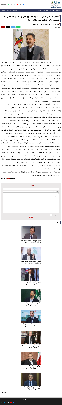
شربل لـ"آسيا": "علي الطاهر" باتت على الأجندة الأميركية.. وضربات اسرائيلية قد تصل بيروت (31, 262)
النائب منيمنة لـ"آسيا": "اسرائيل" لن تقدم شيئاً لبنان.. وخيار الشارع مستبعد (31, 241)
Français (9, 10)
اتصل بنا (39, 10)
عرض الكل (6, 392)
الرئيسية (58, 10)
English (3, 10)
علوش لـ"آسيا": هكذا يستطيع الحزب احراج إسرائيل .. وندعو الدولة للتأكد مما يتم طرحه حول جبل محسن (31, 367)
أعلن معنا (45, 10)
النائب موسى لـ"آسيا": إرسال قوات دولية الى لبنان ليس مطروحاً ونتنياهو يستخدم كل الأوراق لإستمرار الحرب (32, 388)
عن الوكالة (52, 10)
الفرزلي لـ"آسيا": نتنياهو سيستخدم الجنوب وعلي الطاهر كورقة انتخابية (31, 283)
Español (15, 10)
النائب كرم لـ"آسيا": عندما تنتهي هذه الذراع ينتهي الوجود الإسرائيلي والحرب (31, 346)
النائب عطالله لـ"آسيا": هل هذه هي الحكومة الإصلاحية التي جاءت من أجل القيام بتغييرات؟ (31, 325)
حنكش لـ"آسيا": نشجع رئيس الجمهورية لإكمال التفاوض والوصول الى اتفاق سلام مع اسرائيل (32, 304)
